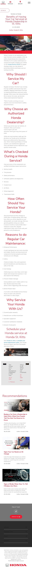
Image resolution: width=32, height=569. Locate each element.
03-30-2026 (7, 463)
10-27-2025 (10, 378)
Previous (12, 382)
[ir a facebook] (16, 511)
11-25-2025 (16, 27)
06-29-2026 (7, 431)
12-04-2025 (21, 376)
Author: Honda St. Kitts (16, 30)
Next (21, 380)
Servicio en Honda (16, 14)
